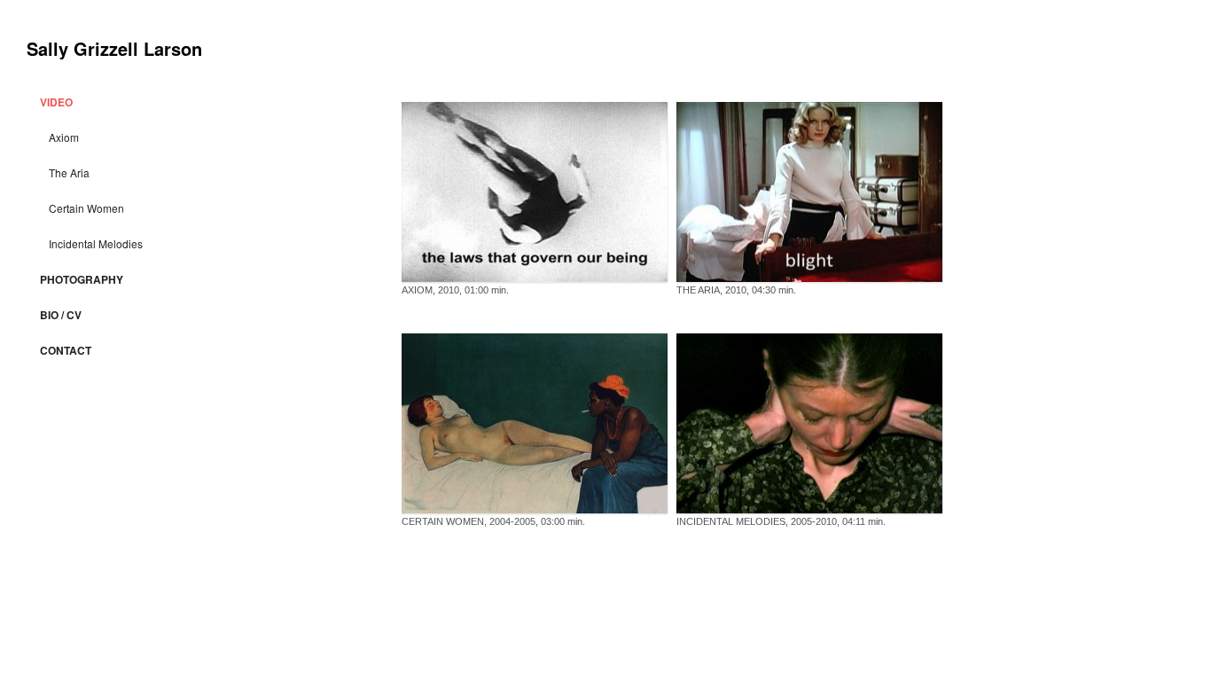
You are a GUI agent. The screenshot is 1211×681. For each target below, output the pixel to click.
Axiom (64, 137)
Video (56, 102)
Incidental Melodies (96, 243)
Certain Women (86, 207)
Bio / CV (61, 315)
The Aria (69, 172)
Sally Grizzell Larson (114, 48)
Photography (81, 279)
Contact (65, 350)
